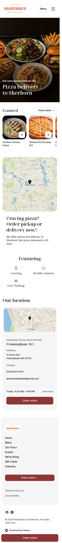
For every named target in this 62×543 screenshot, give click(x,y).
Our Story (11, 447)
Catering (10, 466)
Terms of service (14, 490)
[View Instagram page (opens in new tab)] (12, 512)
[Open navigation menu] (53, 9)
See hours (47, 391)
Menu (43, 8)
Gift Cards (11, 461)
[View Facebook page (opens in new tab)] (7, 512)
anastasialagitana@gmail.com (22, 379)
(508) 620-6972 (15, 372)
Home (8, 438)
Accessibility (12, 495)
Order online (30, 400)
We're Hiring (12, 457)
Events (9, 452)
